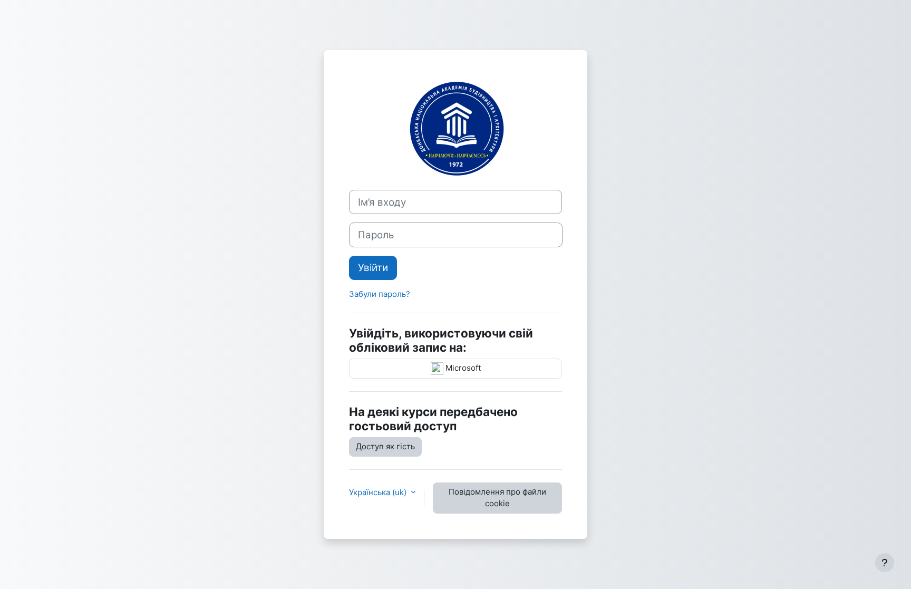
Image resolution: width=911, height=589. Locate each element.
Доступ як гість (385, 446)
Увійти (373, 268)
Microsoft (462, 368)
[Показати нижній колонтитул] (884, 562)
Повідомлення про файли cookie (497, 498)
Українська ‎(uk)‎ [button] (379, 492)
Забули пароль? (379, 294)
